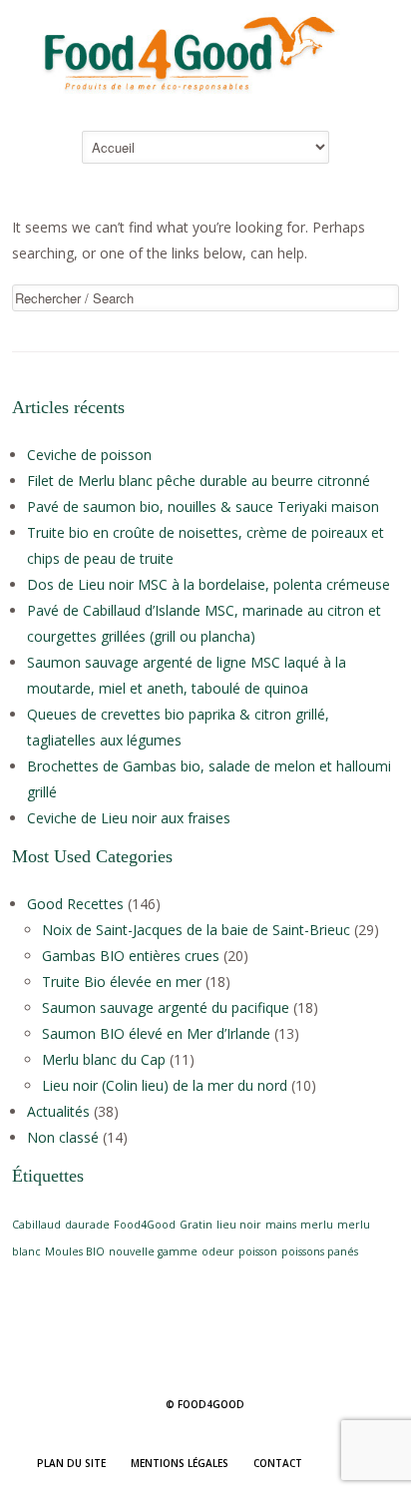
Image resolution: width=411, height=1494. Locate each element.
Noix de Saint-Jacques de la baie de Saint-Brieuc (196, 929)
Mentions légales (179, 1463)
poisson (257, 1251)
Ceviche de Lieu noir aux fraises (128, 817)
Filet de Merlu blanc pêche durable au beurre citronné (198, 480)
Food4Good (145, 1225)
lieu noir (238, 1225)
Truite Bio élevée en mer (122, 981)
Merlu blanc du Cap (104, 1059)
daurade (87, 1225)
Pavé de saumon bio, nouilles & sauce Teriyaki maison (203, 506)
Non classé (63, 1137)
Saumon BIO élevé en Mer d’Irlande (156, 1033)
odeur (218, 1251)
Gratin (196, 1225)
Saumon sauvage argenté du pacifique (165, 1007)
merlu (316, 1225)
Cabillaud (36, 1225)
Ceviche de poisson (89, 454)
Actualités (58, 1111)
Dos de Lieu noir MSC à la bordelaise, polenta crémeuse (208, 584)
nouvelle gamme (153, 1251)
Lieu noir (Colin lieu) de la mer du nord (164, 1085)
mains (280, 1225)
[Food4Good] (205, 100)
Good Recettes (75, 903)
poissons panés (319, 1251)
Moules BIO (75, 1251)
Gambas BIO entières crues (130, 955)
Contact (277, 1463)
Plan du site (71, 1463)
